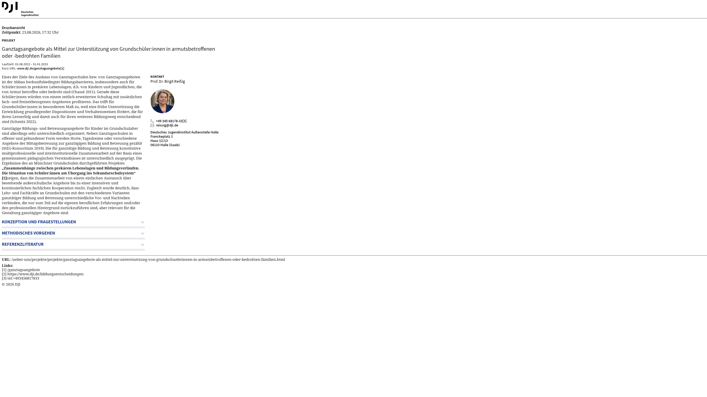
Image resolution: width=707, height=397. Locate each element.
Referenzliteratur (23, 244)
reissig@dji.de (167, 125)
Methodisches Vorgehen (28, 233)
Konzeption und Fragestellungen (39, 222)
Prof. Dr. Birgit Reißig (167, 81)
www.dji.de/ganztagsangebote (40, 68)
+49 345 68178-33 (171, 121)
